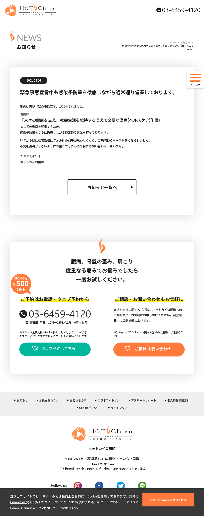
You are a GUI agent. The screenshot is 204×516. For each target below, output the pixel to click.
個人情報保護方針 (178, 400)
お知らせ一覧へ (102, 187)
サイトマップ (119, 408)
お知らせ (185, 42)
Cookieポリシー (89, 408)
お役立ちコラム (49, 400)
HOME (173, 42)
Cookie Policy (19, 502)
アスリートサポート (143, 400)
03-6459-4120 (105, 463)
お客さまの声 (78, 400)
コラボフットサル (109, 400)
